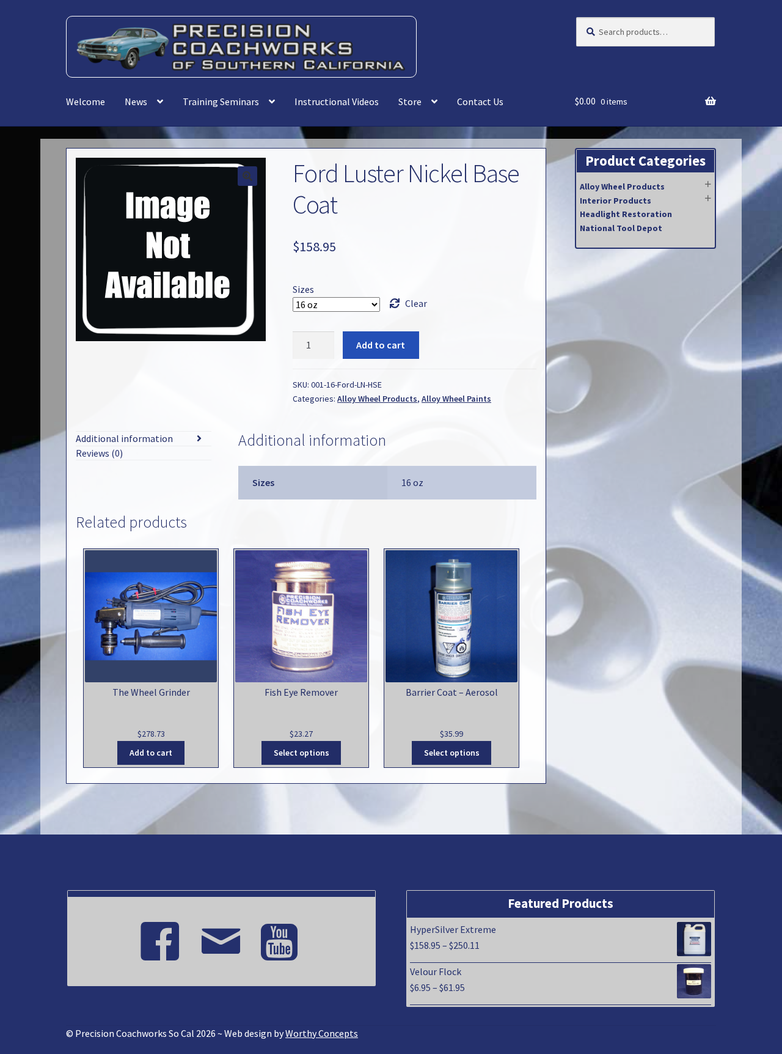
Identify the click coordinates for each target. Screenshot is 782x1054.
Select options (301, 752)
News (136, 101)
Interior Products (615, 200)
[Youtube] (282, 936)
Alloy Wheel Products (377, 398)
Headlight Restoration (626, 213)
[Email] (221, 936)
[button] (247, 176)
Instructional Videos (336, 101)
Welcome (85, 101)
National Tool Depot (621, 228)
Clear (416, 303)
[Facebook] (160, 936)
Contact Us (480, 101)
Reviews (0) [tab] (99, 453)
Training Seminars (221, 101)
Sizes (303, 289)
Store (410, 101)
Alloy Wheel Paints (456, 398)
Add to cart (380, 345)
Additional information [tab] (124, 438)
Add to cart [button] (151, 752)
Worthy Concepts (321, 1033)
